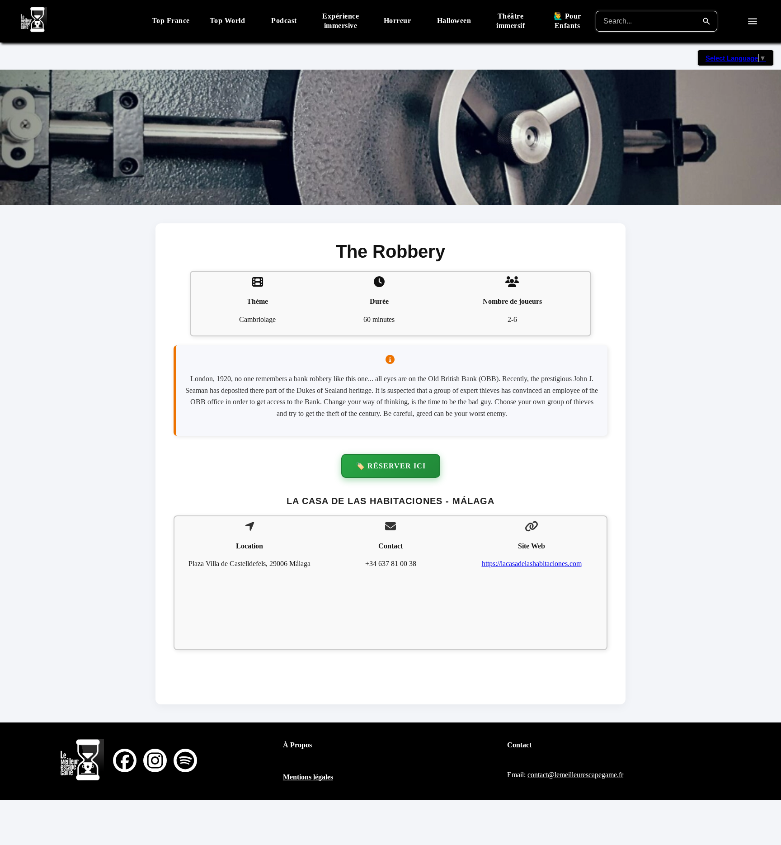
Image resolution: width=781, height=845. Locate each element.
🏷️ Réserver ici (391, 466)
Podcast (284, 20)
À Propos (297, 745)
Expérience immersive (340, 20)
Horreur (397, 20)
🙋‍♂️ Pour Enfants (567, 20)
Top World (227, 20)
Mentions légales (308, 777)
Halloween (454, 20)
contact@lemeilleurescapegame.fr (575, 775)
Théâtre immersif (510, 20)
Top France (171, 20)
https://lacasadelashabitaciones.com (532, 563)
